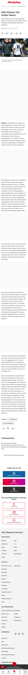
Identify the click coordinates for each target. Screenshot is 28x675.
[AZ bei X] (23, 634)
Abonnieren (4, 617)
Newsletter (4, 569)
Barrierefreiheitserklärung (8, 648)
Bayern (3, 547)
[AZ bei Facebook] (16, 634)
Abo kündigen (5, 651)
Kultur (15, 547)
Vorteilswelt (5, 588)
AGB (3, 641)
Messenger (4, 572)
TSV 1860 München (12, 6)
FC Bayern (4, 550)
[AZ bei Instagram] (19, 634)
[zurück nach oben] (14, 664)
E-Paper (4, 623)
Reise (15, 550)
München (4, 540)
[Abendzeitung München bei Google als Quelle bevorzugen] (21, 33)
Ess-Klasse (4, 585)
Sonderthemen (17, 620)
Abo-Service (5, 620)
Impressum (4, 638)
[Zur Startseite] (14, 3)
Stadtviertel (4, 544)
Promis (3, 557)
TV (14, 544)
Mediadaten (17, 610)
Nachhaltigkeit (17, 553)
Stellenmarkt (17, 565)
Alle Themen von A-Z (7, 565)
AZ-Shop (16, 614)
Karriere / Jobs (5, 614)
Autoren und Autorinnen (7, 610)
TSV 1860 (4, 553)
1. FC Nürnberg (8, 360)
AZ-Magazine (17, 617)
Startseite (3, 6)
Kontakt (3, 627)
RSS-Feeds (4, 575)
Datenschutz (5, 644)
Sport (7, 6)
